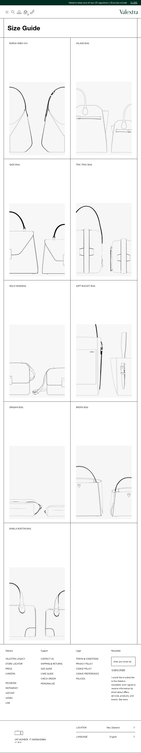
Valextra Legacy (15, 658)
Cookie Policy (84, 668)
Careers (10, 673)
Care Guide (47, 673)
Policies (80, 678)
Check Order (48, 678)
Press (9, 668)
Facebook (11, 683)
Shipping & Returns (51, 663)
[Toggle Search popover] (13, 12)
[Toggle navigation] (7, 12)
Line (8, 702)
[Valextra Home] (128, 11)
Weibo (9, 698)
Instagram (12, 688)
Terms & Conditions (87, 658)
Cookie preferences (87, 673)
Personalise (48, 683)
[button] (19, 12)
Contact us (47, 658)
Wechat (10, 693)
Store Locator (14, 663)
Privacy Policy (84, 663)
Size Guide (46, 668)
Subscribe (118, 670)
